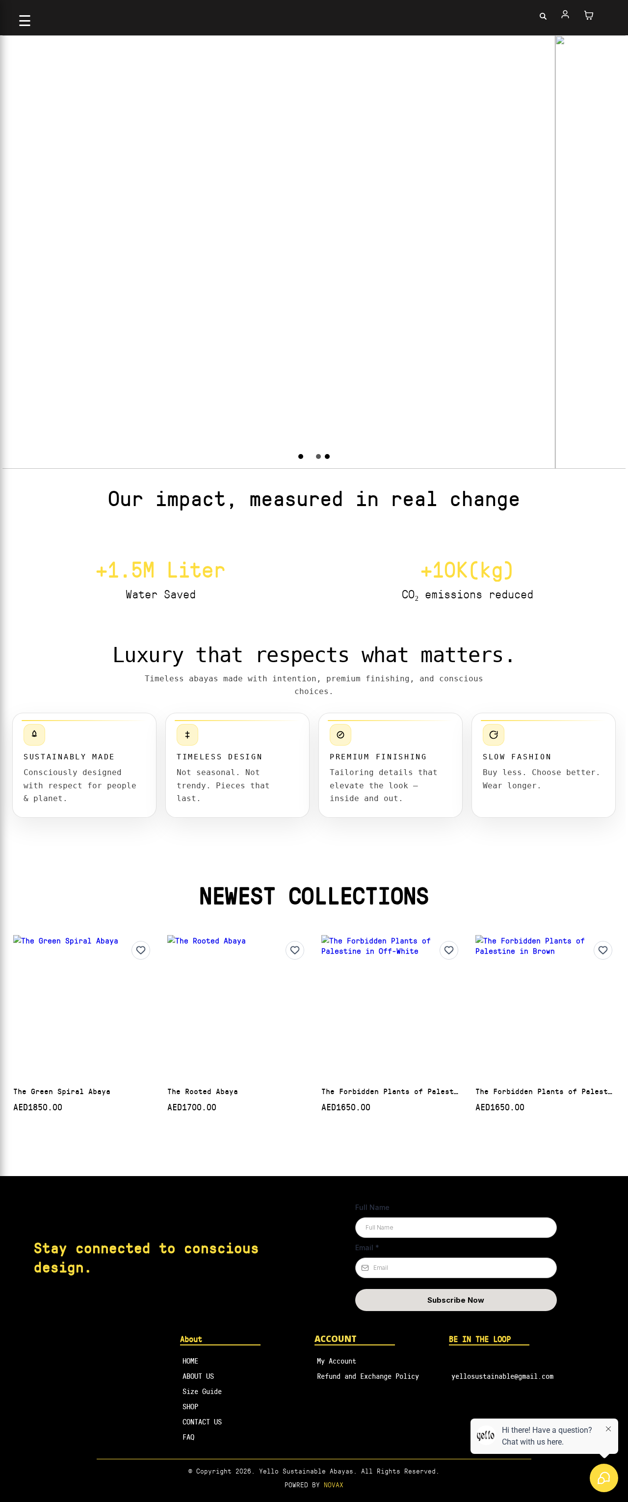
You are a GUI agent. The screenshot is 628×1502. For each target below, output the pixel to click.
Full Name (372, 1207)
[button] (565, 15)
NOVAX (333, 1484)
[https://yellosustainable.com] (314, 15)
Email (367, 1247)
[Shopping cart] (589, 15)
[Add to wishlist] (140, 950)
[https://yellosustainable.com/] (112, 1338)
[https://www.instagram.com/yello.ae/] (544, 1404)
